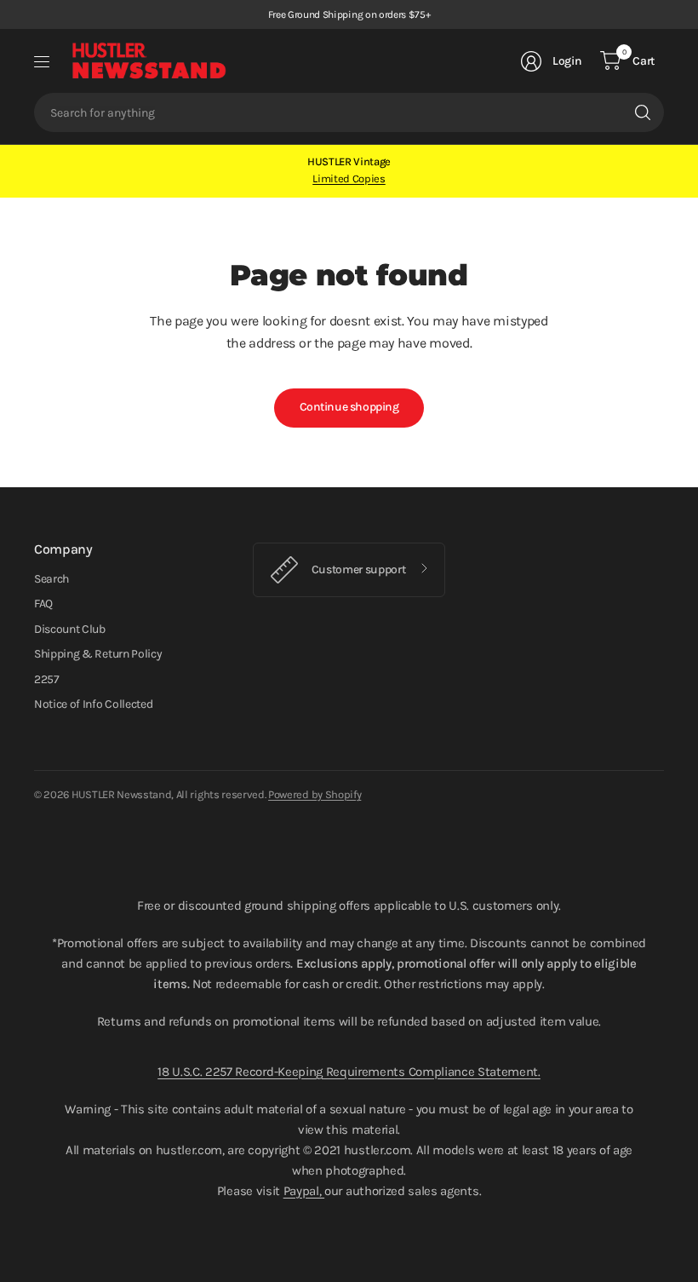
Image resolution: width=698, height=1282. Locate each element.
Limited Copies (349, 178)
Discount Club (70, 629)
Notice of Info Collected (93, 704)
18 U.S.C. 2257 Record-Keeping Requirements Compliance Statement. (349, 1071)
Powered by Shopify (314, 794)
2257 (47, 679)
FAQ (43, 603)
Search (51, 579)
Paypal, (303, 1191)
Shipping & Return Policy (98, 654)
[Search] (642, 112)
